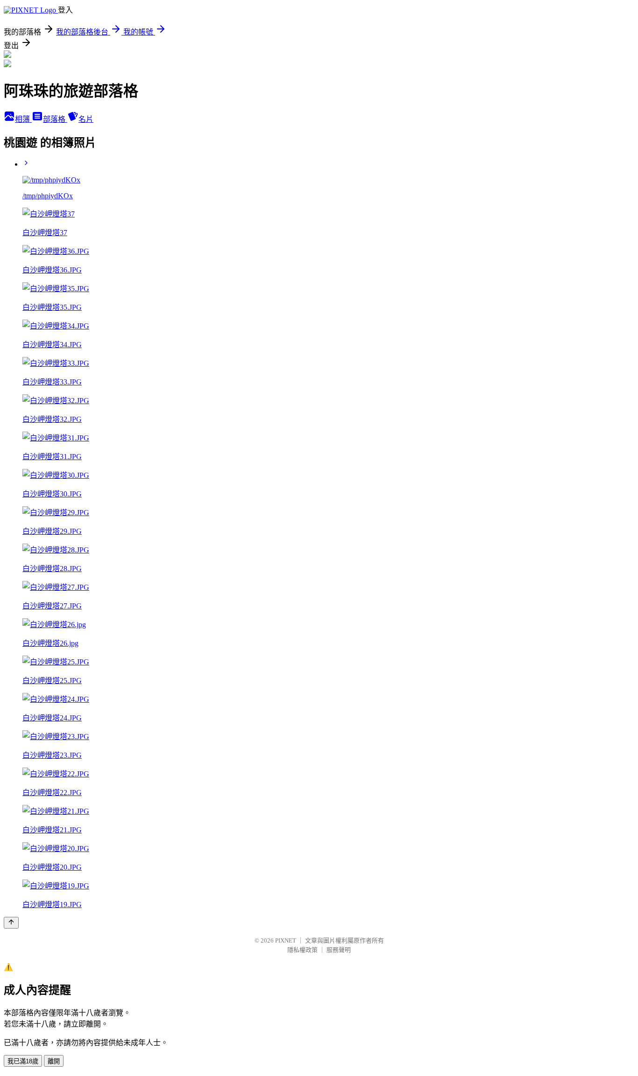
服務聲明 (338, 949)
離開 (54, 1061)
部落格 (55, 119)
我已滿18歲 (22, 1061)
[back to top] (11, 923)
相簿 (23, 119)
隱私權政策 (302, 949)
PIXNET (285, 940)
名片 (85, 119)
